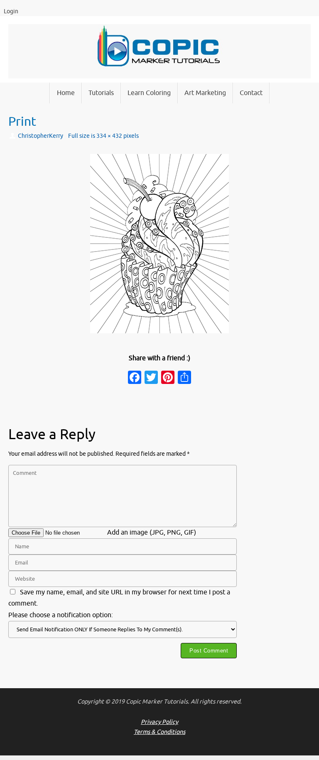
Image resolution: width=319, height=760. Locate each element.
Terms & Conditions (159, 732)
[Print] (159, 243)
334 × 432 (109, 135)
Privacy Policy (159, 722)
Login (11, 11)
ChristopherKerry (40, 135)
